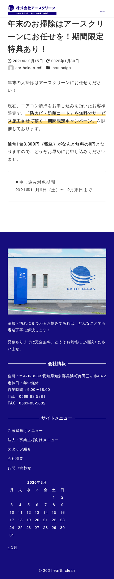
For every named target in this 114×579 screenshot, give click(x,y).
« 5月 (12, 547)
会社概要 (15, 458)
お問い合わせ (19, 467)
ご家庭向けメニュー (25, 430)
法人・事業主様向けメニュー (33, 439)
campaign (62, 67)
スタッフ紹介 (19, 449)
